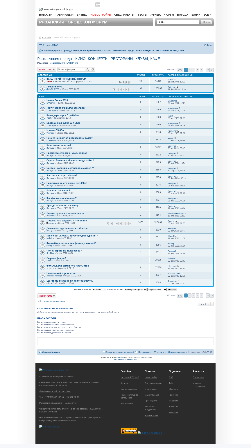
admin (49, 81)
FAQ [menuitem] (56, 45)
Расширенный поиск (92, 69)
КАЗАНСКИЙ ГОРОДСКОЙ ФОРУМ (66, 79)
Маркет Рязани (152, 395)
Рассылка (173, 412)
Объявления (151, 389)
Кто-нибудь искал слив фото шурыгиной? (71, 243)
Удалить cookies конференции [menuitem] (171, 352)
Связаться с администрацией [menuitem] (120, 352)
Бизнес (82, 14)
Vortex (171, 79)
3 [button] (193, 70)
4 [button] (197, 70)
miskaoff (50, 283)
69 (117, 224)
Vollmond (50, 133)
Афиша (155, 14)
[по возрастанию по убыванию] (157, 289)
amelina (171, 259)
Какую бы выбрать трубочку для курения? (72, 235)
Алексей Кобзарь (176, 213)
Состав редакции (129, 389)
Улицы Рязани (151, 415)
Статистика (198, 377)
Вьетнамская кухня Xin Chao (63, 123)
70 (120, 224)
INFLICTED (54, 89)
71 (123, 224)
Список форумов (51, 352)
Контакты (125, 383)
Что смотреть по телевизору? (64, 250)
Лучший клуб (54, 86)
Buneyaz (50, 148)
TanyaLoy (172, 281)
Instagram (173, 401)
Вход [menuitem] (209, 45)
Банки (195, 14)
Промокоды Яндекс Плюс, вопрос (66, 153)
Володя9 (172, 251)
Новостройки (101, 14)
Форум (169, 14)
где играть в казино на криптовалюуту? (69, 280)
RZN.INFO (89, 81)
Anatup (171, 221)
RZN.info (46, 37)
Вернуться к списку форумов (53, 301)
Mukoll (49, 238)
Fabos (171, 138)
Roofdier (50, 253)
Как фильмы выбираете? (61, 198)
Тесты (142, 14)
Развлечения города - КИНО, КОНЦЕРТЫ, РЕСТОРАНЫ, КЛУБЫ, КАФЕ (98, 59)
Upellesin (50, 140)
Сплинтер (50, 103)
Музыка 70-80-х (55, 130)
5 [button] (201, 70)
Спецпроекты (124, 14)
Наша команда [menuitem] (145, 352)
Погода (182, 14)
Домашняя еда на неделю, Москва (66, 228)
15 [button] (208, 70)
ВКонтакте (173, 389)
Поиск (87, 69)
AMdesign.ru (70, 403)
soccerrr (52, 223)
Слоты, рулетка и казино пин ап (65, 213)
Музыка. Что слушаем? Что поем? (66, 220)
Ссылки (46, 45)
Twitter (172, 383)
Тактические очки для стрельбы (65, 108)
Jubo (48, 261)
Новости (45, 14)
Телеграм (173, 406)
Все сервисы (127, 404)
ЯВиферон (51, 110)
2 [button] (189, 70)
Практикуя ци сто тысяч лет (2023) (66, 183)
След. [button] (212, 70)
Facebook (173, 395)
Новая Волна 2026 (57, 100)
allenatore (172, 266)
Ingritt (48, 118)
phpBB (119, 357)
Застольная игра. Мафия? (61, 175)
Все (206, 14)
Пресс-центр (151, 401)
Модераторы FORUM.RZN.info (64, 63)
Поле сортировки (115, 289)
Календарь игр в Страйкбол (62, 115)
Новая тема (45, 69)
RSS (171, 377)
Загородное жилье (153, 383)
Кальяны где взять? (58, 190)
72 (127, 224)
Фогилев (50, 268)
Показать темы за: (83, 289)
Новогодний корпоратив (61, 273)
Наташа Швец (174, 274)
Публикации (64, 14)
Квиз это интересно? (58, 145)
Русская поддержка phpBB (125, 359)
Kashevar (172, 131)
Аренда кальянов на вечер (62, 205)
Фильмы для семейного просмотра (67, 265)
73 (130, 224)
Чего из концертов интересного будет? (69, 138)
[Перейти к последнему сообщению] (175, 79)
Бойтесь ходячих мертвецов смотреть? (70, 168)
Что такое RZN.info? (130, 377)
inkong (49, 246)
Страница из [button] (180, 70)
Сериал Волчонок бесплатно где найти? (70, 160)
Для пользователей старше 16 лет (55, 391)
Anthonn (171, 87)
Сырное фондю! (56, 258)
